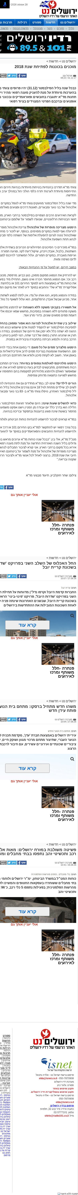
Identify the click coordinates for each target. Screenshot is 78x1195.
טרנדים (6, 1070)
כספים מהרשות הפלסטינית (44, 874)
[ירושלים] (57, 18)
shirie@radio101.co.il (57, 1115)
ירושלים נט (67, 22)
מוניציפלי (38, 28)
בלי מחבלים (64, 874)
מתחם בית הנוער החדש (59, 731)
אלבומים (5, 1058)
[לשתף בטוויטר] (12, 77)
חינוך (49, 28)
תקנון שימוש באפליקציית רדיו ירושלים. (52, 1092)
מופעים (6, 1055)
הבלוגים (5, 1073)
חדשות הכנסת (21, 28)
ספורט (36, 22)
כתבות (7, 1065)
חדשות (50, 22)
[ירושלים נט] (51, 1050)
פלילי (71, 28)
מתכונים (6, 1133)
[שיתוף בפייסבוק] (22, 77)
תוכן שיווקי (5, 1080)
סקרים (60, 28)
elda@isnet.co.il (48, 1078)
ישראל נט (5, 1131)
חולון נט (6, 1152)
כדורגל (7, 1038)
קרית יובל (65, 588)
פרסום (6, 1155)
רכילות (22, 22)
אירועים (6, 1060)
